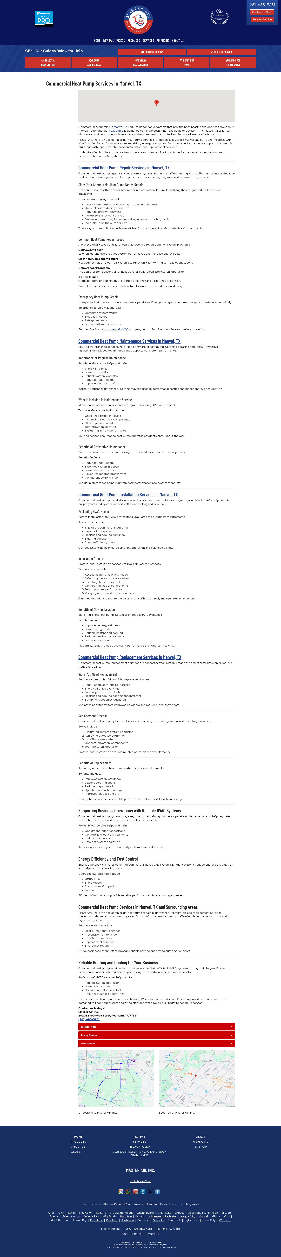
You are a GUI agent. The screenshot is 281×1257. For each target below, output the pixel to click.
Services (148, 40)
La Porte (170, 1216)
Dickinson (211, 1212)
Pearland (112, 1220)
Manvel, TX (121, 127)
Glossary (78, 1151)
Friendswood (71, 1216)
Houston (126, 1216)
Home (97, 40)
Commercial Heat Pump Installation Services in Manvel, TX (128, 494)
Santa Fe (158, 1220)
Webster (225, 1220)
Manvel (203, 1216)
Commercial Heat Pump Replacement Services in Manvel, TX (129, 657)
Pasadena (96, 1220)
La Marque (154, 1216)
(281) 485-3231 (89, 1019)
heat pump (116, 130)
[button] (152, 52)
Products (133, 40)
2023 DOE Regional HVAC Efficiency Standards (139, 1153)
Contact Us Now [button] (262, 12)
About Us (178, 40)
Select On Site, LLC (150, 1242)
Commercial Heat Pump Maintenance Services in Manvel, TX (129, 341)
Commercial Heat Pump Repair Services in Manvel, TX (124, 167)
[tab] (156, 1026)
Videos (120, 40)
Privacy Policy (139, 1146)
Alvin (61, 1212)
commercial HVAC (116, 329)
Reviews (108, 40)
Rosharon (127, 1220)
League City (187, 1216)
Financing (163, 40)
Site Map (200, 1146)
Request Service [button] (262, 19)
